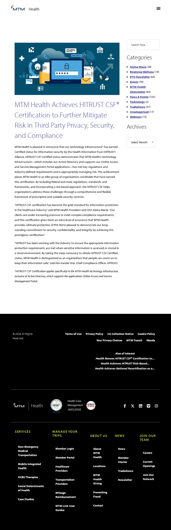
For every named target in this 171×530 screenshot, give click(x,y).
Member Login (64, 448)
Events (134, 82)
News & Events (139, 97)
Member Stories (123, 460)
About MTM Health (97, 453)
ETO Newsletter (140, 77)
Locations (99, 466)
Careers (147, 453)
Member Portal (64, 457)
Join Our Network (148, 477)
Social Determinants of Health (31, 488)
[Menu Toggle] (158, 8)
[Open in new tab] (125, 406)
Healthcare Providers (62, 469)
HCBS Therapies (28, 477)
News (121, 449)
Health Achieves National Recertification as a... (125, 368)
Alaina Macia (138, 67)
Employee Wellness (142, 72)
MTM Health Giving (97, 479)
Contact (98, 505)
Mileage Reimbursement (65, 495)
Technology (137, 102)
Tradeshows (137, 107)
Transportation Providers (64, 482)
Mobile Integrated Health (29, 466)
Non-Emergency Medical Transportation (28, 451)
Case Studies (26, 499)
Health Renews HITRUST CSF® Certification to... (125, 358)
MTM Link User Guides (65, 508)
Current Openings (149, 464)
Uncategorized (139, 112)
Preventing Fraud (100, 494)
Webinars (136, 117)
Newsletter (125, 480)
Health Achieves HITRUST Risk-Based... (125, 363)
